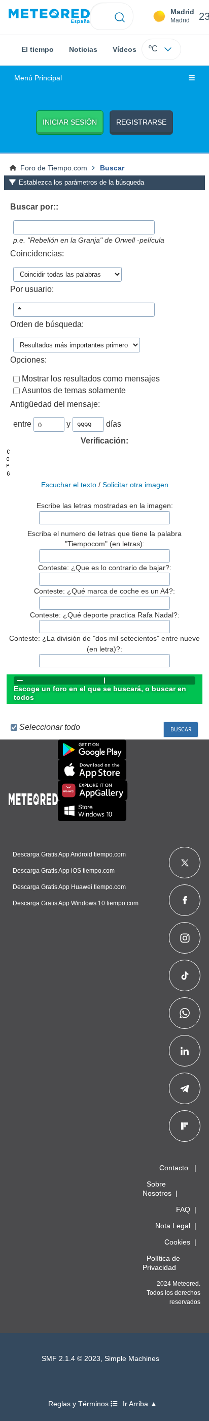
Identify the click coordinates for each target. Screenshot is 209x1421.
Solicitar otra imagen (135, 485)
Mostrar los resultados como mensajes (91, 378)
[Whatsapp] (185, 1013)
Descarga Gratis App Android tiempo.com (69, 854)
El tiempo (37, 49)
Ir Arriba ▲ (140, 1404)
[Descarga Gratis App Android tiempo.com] (92, 749)
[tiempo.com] (49, 16)
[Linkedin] (185, 1051)
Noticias (83, 49)
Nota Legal (172, 1226)
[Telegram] (184, 1088)
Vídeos (124, 49)
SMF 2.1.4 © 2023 (71, 1359)
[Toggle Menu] (192, 78)
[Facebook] (185, 900)
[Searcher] (120, 16)
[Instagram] (185, 938)
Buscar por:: (34, 206)
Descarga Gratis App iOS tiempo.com (64, 870)
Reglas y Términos (79, 1404)
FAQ (183, 1209)
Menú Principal (38, 78)
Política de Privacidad (161, 1262)
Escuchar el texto (68, 485)
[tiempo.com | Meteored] (33, 797)
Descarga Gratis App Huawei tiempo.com (69, 887)
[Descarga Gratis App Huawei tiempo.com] (93, 790)
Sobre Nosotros (157, 1188)
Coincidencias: (37, 253)
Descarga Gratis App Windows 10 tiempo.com (75, 903)
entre (22, 424)
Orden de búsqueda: (47, 324)
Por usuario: (32, 289)
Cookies (177, 1242)
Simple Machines (131, 1359)
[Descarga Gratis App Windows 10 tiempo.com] (92, 811)
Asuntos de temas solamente (74, 390)
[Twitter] (185, 862)
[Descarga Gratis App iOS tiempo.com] (92, 770)
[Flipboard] (184, 1126)
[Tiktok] (185, 975)
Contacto (173, 1168)
